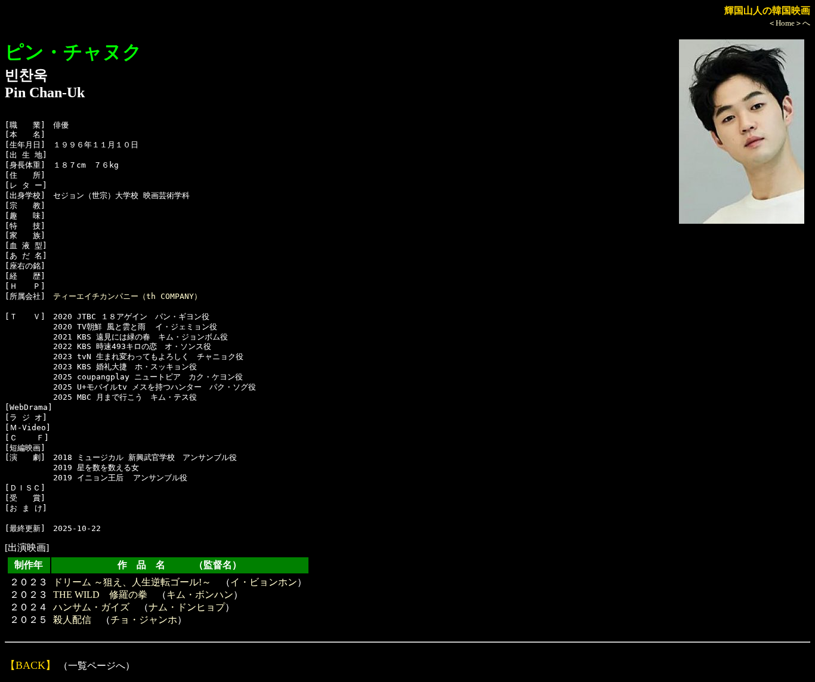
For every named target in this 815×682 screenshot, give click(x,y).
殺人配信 (72, 620)
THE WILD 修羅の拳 (100, 595)
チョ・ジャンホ (143, 620)
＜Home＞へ (789, 22)
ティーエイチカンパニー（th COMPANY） (127, 296)
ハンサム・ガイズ (91, 607)
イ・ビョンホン (263, 582)
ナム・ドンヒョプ (187, 607)
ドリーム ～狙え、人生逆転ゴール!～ (132, 582)
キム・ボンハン (199, 595)
